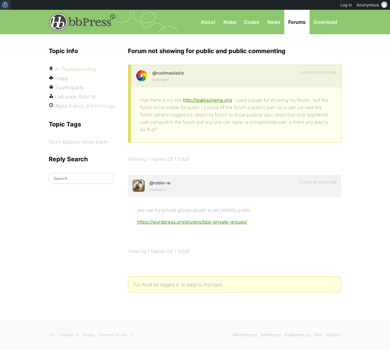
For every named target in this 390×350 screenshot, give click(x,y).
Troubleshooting (79, 69)
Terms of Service (113, 335)
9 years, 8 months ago (318, 72)
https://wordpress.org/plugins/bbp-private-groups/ (192, 222)
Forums (297, 22)
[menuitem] (5, 5)
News (273, 22)
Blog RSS (333, 335)
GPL (52, 335)
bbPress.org (80, 22)
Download (325, 22)
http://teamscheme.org (207, 100)
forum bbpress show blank (78, 142)
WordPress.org (245, 335)
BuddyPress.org (298, 335)
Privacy (89, 335)
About (208, 22)
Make (229, 22)
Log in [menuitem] (346, 4)
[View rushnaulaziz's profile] (142, 76)
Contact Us (69, 335)
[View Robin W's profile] (139, 186)
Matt (318, 335)
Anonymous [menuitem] (367, 4)
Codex (251, 22)
